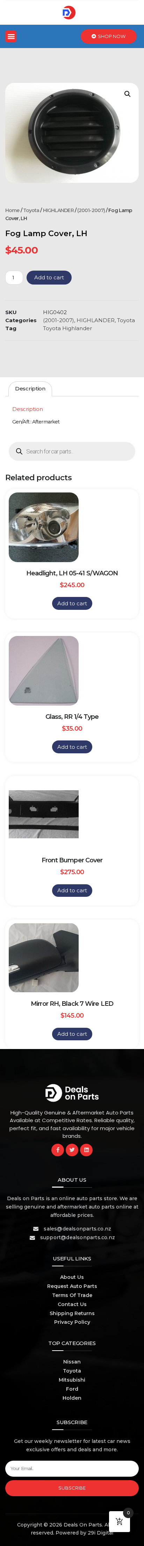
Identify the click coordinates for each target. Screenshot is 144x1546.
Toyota (31, 210)
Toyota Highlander (67, 328)
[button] (10, 36)
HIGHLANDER (58, 210)
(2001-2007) (91, 210)
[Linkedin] (86, 1150)
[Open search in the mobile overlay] (72, 451)
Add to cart (49, 277)
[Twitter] (72, 1150)
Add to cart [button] (72, 603)
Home (12, 210)
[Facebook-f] (57, 1150)
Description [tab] (30, 388)
